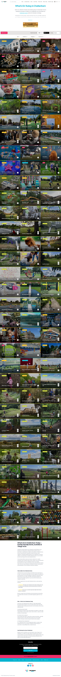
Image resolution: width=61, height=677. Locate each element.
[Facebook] (28, 665)
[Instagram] (33, 665)
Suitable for (25, 36)
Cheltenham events (24, 13)
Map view (41, 32)
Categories (32, 36)
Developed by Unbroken (56, 675)
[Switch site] (7, 1)
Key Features (41, 36)
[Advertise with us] (59, 2)
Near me (4, 32)
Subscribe (30, 650)
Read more (30, 20)
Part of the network (30, 656)
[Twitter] (30, 665)
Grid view (47, 32)
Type (18, 36)
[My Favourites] (57, 2)
